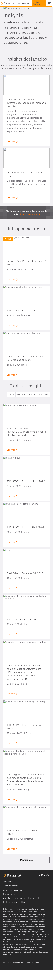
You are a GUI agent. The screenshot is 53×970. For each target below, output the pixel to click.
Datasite (6, 909)
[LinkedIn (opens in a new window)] (39, 875)
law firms (39, 952)
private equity (26, 952)
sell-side (17, 929)
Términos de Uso (10, 882)
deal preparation (9, 932)
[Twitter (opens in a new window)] (48, 875)
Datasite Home (8, 3)
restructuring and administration (15, 914)
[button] (24, 3)
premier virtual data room (28, 937)
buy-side (6, 929)
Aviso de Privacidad (12, 886)
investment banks (30, 949)
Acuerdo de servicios (12, 890)
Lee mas (11, 141)
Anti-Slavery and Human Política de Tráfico (22, 898)
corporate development (12, 952)
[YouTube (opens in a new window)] (45, 875)
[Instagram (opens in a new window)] (42, 875)
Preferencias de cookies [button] (14, 902)
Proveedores (9, 894)
